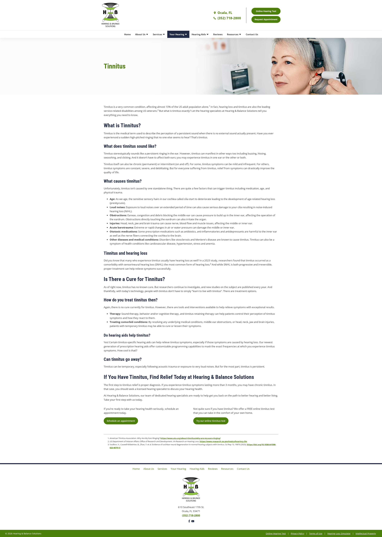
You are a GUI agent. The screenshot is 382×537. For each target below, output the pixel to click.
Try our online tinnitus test (210, 420)
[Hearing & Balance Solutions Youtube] (192, 521)
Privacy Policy (297, 533)
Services (158, 34)
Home (127, 34)
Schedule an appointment (121, 420)
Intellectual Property (366, 533)
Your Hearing (177, 34)
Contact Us (252, 34)
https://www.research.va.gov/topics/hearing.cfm (223, 441)
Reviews (217, 34)
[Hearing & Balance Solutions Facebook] (189, 521)
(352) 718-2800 (229, 18)
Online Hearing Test (276, 533)
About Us (140, 34)
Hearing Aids (199, 34)
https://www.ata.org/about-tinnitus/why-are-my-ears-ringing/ (190, 438)
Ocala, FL (224, 12)
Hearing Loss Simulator (339, 533)
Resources (233, 34)
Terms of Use (315, 533)
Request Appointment (266, 19)
